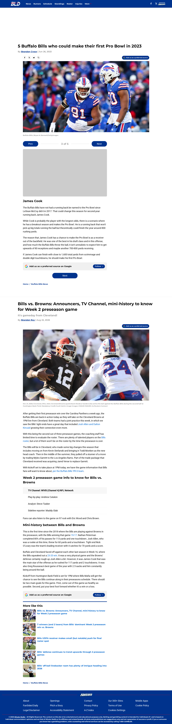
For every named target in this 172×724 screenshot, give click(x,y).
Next (99, 143)
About (26, 700)
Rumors (37, 4)
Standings (59, 4)
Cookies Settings (116, 710)
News (28, 4)
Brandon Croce (29, 51)
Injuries (78, 4)
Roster (70, 4)
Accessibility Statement (62, 710)
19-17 (74, 535)
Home (26, 284)
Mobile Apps (141, 700)
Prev (30, 143)
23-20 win (52, 555)
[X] (156, 4)
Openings (55, 700)
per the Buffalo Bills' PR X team (68, 471)
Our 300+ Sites (115, 700)
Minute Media (19, 717)
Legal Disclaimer (31, 710)
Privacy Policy (91, 705)
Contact (88, 700)
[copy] (38, 57)
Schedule (47, 4)
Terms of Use (115, 705)
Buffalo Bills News (39, 284)
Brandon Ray (28, 320)
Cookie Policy (142, 705)
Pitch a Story (56, 705)
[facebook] (151, 4)
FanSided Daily (30, 705)
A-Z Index (89, 710)
